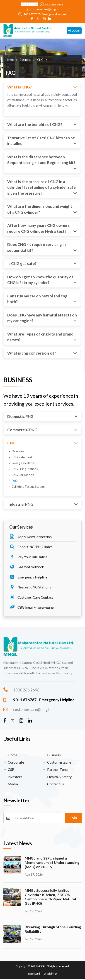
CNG (11, 443)
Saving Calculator (23, 463)
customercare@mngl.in (44, 9)
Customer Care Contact (35, 597)
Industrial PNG (20, 504)
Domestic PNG (20, 416)
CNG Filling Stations (25, 469)
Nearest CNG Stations (34, 587)
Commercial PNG (22, 429)
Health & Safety (59, 776)
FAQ (14, 481)
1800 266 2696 (54, 4)
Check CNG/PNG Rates (35, 547)
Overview (18, 451)
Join (73, 818)
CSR (11, 769)
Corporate (16, 762)
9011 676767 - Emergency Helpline (44, 14)
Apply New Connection (34, 537)
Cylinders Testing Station (28, 486)
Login (75, 30)
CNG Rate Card (22, 457)
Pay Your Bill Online (32, 557)
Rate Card (34, 973)
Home (12, 755)
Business (54, 755)
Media (13, 784)
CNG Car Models (23, 475)
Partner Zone (57, 769)
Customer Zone (59, 762)
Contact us (55, 784)
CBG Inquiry (35, 607)
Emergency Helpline (32, 577)
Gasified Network (30, 567)
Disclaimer (50, 973)
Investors (15, 776)
